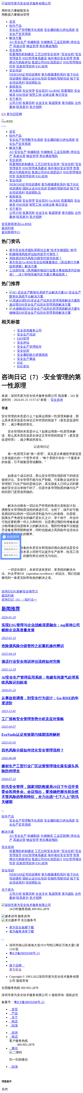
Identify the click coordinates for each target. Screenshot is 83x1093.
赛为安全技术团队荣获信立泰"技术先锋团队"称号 (43, 250)
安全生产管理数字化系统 (26, 29)
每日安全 (61, 94)
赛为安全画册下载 (21, 927)
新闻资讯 (15, 86)
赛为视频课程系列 (53, 74)
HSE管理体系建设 (34, 58)
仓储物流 (47, 42)
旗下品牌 (17, 965)
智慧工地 (35, 94)
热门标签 (15, 957)
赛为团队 (68, 103)
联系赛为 (22, 107)
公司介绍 (15, 103)
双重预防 (67, 90)
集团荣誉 (55, 103)
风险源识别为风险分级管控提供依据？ (35, 258)
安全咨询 (15, 50)
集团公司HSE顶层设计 (47, 62)
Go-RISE (54, 90)
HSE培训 (22, 94)
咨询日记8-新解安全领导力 (20, 591)
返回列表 (8, 228)
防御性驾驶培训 (58, 78)
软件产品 (15, 25)
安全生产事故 (26, 358)
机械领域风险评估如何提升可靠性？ (34, 254)
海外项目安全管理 (60, 58)
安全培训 (15, 70)
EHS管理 (23, 338)
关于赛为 (15, 98)
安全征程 (23, 350)
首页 (12, 21)
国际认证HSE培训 (34, 78)
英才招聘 (35, 107)
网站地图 (15, 961)
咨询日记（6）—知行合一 (19, 599)
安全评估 (23, 342)
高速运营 (19, 46)
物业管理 (32, 46)
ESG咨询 (42, 66)
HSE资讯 (23, 366)
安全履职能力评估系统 (59, 29)
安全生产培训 (26, 334)
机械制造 (33, 42)
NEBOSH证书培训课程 (25, 74)
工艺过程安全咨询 (47, 54)
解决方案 (15, 38)
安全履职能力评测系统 (32, 354)
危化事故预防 (48, 46)
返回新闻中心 (11, 232)
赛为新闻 (15, 90)
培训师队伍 (33, 82)
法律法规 (48, 94)
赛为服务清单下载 (21, 931)
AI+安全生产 (18, 42)
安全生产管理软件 (29, 346)
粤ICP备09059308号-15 (24, 953)
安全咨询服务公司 (29, 330)
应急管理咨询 (25, 66)
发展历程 (28, 103)
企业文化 (42, 103)
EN (4, 114)
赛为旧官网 (14, 114)
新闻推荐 (11, 608)
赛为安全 (15, 969)
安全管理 (28, 90)
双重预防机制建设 (21, 54)
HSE (20, 362)
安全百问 (42, 90)
